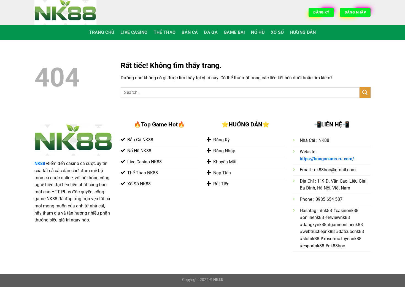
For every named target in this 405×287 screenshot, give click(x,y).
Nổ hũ (258, 32)
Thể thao (165, 32)
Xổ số (277, 32)
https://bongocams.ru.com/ (327, 158)
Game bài (234, 32)
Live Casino (134, 32)
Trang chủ (101, 32)
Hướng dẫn (303, 32)
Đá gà (211, 32)
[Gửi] (365, 92)
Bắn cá (190, 32)
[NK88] (67, 12)
